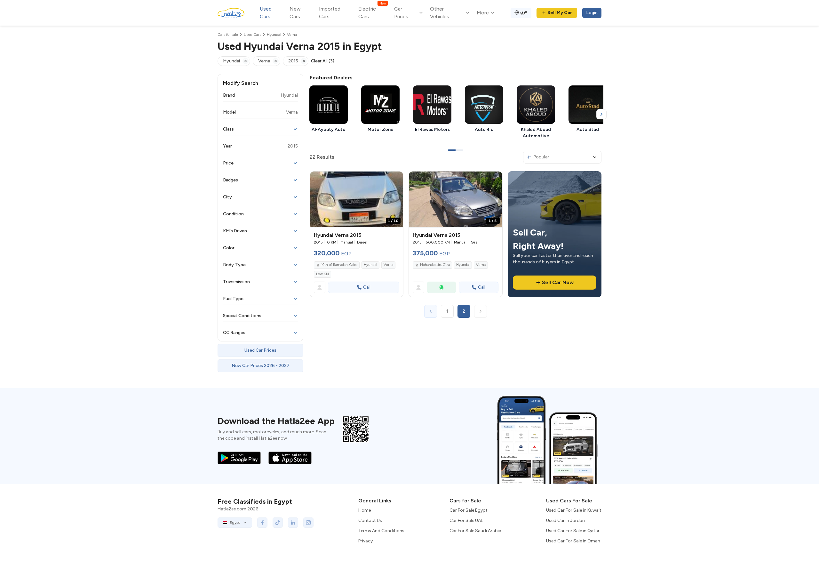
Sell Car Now (558, 282)
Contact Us (370, 520)
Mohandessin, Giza (435, 265)
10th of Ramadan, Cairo (339, 265)
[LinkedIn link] (293, 522)
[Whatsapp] (441, 287)
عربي (524, 11)
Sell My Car (559, 12)
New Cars (295, 13)
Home (364, 510)
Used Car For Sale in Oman (573, 541)
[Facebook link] (262, 522)
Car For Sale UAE (466, 520)
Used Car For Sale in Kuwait (573, 510)
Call (366, 287)
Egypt (235, 522)
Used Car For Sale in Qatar (573, 530)
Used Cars (266, 13)
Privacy (365, 541)
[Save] (395, 179)
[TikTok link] (278, 522)
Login (592, 12)
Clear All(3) (322, 61)
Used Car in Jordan (565, 520)
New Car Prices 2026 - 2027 (261, 365)
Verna (388, 265)
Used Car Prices (260, 350)
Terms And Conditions (381, 530)
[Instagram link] (308, 522)
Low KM (322, 274)
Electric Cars (372, 12)
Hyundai (370, 265)
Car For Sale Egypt (468, 510)
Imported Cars (329, 13)
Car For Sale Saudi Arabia (475, 530)
